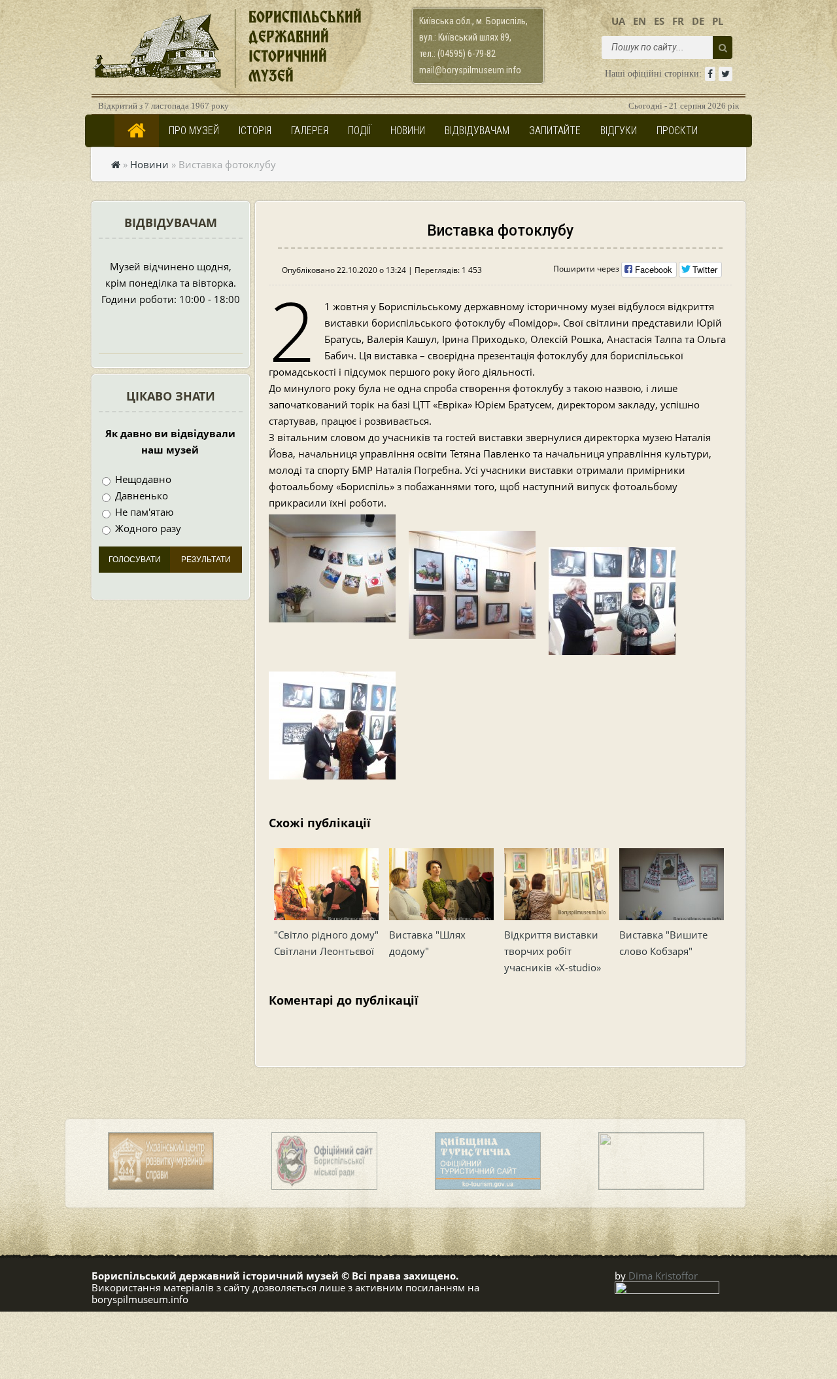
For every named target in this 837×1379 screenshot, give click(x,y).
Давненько (140, 495)
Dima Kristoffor (663, 1275)
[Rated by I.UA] (667, 1290)
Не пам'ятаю (142, 511)
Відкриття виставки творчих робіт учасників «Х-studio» (552, 951)
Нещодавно (141, 479)
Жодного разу (146, 528)
